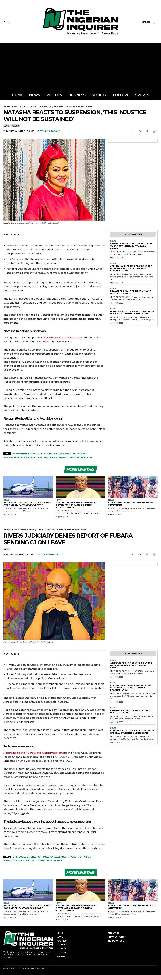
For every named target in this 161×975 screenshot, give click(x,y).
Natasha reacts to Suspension (63, 337)
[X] (8, 22)
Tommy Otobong (50, 131)
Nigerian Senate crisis (16, 457)
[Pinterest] (147, 131)
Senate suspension (80, 457)
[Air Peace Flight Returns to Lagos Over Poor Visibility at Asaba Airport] (28, 487)
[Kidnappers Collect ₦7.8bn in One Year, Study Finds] (133, 487)
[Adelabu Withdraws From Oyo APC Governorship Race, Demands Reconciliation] (80, 487)
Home (6, 106)
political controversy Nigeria (49, 457)
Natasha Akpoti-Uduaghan (70, 454)
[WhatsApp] (154, 131)
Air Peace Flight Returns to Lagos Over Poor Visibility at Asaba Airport (131, 245)
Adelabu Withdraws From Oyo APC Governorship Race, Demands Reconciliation (131, 268)
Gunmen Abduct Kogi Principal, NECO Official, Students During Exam (132, 312)
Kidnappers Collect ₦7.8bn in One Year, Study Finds (130, 292)
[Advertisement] (80, 67)
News (15, 106)
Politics (15, 126)
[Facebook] (4, 22)
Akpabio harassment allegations (32, 454)
